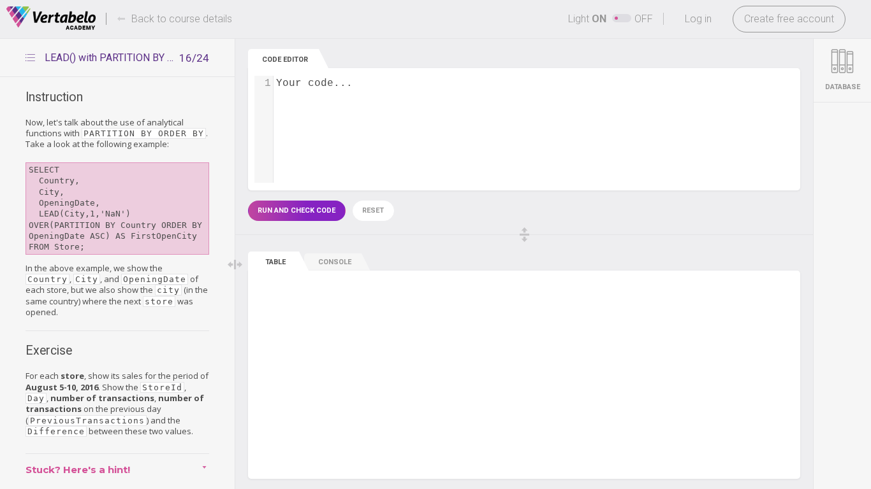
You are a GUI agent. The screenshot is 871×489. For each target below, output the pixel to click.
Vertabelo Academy (51, 18)
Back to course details (181, 19)
